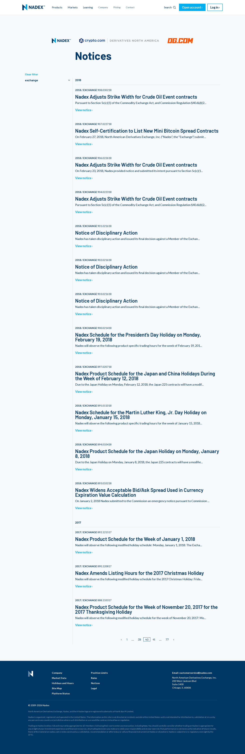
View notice (83, 110)
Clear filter (31, 74)
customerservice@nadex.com (195, 672)
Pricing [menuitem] (116, 7)
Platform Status (61, 693)
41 (154, 639)
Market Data (59, 678)
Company (57, 672)
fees (145, 726)
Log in (214, 7)
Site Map (57, 688)
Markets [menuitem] (73, 7)
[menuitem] (33, 7)
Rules (94, 678)
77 (167, 639)
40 (146, 639)
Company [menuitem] (103, 7)
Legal (94, 688)
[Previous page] (121, 639)
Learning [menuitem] (88, 7)
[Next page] (173, 639)
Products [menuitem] (57, 7)
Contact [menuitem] (130, 7)
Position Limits (99, 672)
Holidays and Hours (63, 683)
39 (139, 639)
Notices (95, 683)
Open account (191, 7)
